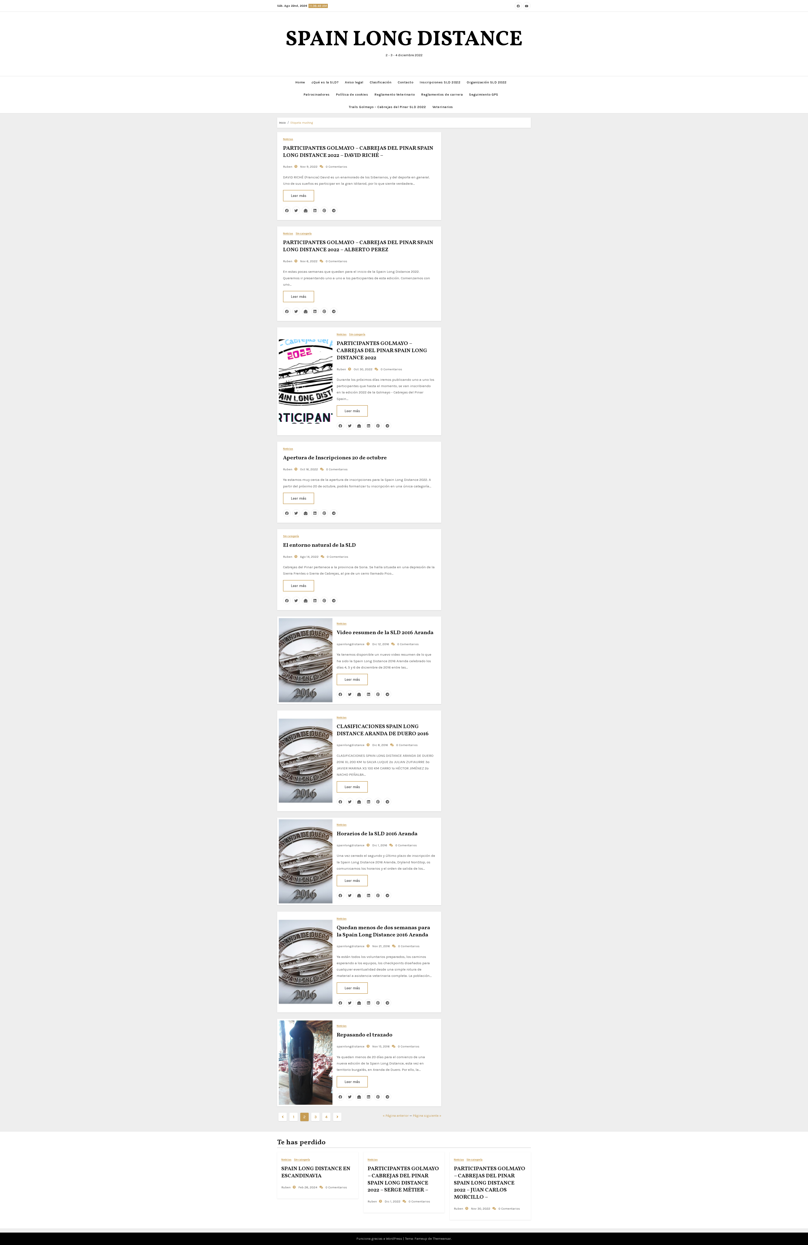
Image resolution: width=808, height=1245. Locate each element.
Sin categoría (304, 233)
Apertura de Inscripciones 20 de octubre (335, 458)
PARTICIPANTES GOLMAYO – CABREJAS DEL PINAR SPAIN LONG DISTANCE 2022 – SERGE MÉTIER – (403, 1179)
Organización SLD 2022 (487, 82)
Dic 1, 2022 (392, 1201)
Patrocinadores (317, 94)
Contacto (405, 82)
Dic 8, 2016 (379, 745)
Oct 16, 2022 (308, 469)
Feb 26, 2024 (307, 1187)
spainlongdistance (350, 644)
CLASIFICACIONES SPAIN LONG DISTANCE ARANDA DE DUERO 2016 (383, 730)
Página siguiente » (427, 1116)
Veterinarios (442, 107)
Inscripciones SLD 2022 (440, 82)
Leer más (298, 196)
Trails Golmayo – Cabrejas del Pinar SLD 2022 (387, 107)
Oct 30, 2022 (362, 369)
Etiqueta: (302, 122)
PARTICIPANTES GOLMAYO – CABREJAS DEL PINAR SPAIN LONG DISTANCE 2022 (382, 351)
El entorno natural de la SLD (319, 545)
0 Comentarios (336, 166)
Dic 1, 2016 (379, 845)
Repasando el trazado (364, 1035)
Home (300, 82)
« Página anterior (396, 1116)
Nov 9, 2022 (308, 166)
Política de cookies (352, 94)
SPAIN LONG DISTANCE (404, 40)
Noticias (288, 139)
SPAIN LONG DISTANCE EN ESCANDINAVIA (315, 1172)
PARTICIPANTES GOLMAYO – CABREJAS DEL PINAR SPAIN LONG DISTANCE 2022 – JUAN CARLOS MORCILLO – (489, 1183)
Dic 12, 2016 (380, 644)
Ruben (287, 166)
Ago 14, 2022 (309, 557)
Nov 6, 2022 (308, 261)
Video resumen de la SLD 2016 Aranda (385, 633)
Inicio (282, 122)
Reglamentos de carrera (442, 94)
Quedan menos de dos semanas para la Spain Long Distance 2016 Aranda (383, 931)
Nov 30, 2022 (480, 1208)
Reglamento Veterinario (394, 94)
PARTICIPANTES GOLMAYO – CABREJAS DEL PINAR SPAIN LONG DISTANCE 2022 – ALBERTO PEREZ (358, 246)
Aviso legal (354, 82)
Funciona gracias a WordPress (379, 1239)
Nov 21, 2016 (380, 946)
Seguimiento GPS (483, 94)
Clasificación (381, 82)
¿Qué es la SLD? (325, 82)
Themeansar (442, 1239)
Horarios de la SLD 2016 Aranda (377, 834)
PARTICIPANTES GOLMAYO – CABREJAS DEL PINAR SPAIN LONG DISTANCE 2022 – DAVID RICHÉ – (358, 151)
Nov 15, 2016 (380, 1046)
